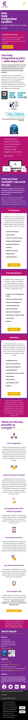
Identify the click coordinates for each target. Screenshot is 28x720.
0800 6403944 (7, 662)
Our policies (4, 695)
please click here (18, 670)
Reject (22, 711)
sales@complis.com (7, 648)
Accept (22, 707)
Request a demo (7, 47)
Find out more (14, 265)
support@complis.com (7, 668)
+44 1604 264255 (14, 664)
